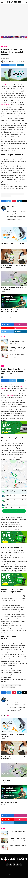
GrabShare (12, 687)
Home (6, 868)
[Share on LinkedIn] (20, 65)
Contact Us (18, 868)
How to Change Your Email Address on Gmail (18, 355)
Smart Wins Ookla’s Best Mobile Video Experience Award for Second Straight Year (13, 310)
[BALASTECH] (14, 2)
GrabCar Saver (5, 687)
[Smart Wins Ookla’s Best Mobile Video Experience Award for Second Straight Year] (14, 301)
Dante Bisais (7, 61)
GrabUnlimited (9, 395)
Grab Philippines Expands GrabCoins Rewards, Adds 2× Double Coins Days (13, 266)
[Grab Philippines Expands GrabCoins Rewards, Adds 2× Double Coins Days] (14, 256)
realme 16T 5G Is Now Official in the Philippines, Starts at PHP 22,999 (12, 244)
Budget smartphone (6, 194)
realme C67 (14, 194)
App (3, 685)
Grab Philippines (17, 685)
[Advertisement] (14, 21)
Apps (3, 366)
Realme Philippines (6, 196)
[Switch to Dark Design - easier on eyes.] (24, 2)
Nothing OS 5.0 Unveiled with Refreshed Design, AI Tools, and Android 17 (13, 288)
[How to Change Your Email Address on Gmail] (4, 355)
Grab (11, 685)
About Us (11, 868)
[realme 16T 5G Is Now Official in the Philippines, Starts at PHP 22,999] (14, 234)
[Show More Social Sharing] (25, 65)
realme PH (21, 194)
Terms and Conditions (18, 870)
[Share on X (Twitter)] (12, 65)
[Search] (26, 2)
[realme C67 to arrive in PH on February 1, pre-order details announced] (14, 81)
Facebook (3, 190)
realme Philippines (5, 84)
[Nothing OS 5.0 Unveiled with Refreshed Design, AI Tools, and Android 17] (14, 278)
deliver (6, 685)
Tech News (4, 46)
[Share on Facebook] (5, 65)
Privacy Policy (8, 870)
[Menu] (2, 2)
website (12, 190)
